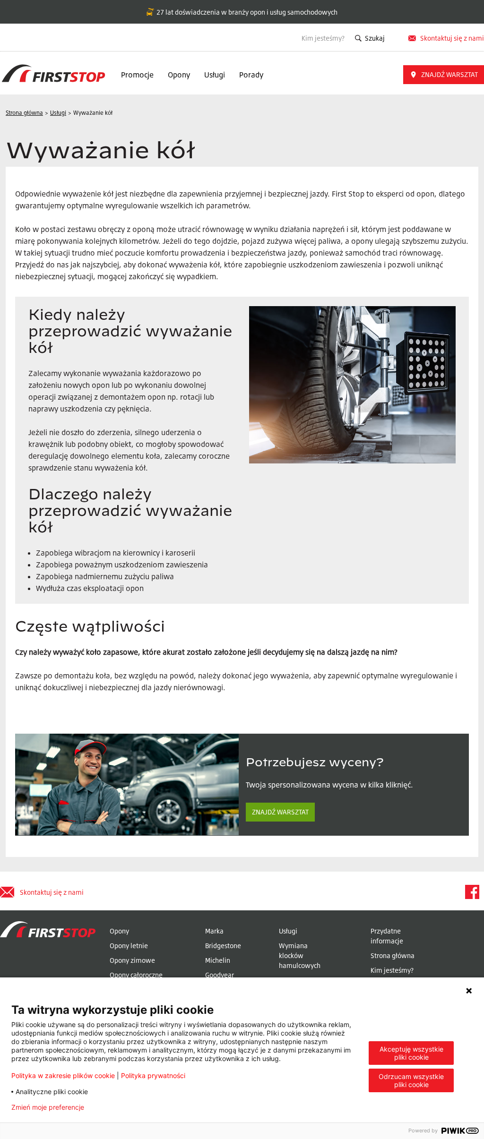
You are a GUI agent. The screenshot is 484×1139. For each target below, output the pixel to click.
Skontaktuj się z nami (452, 38)
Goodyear (219, 975)
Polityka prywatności (153, 1075)
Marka (214, 931)
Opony (179, 74)
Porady (251, 74)
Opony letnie (129, 946)
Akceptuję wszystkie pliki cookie (411, 1053)
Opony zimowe (132, 960)
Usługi (214, 74)
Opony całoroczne (136, 975)
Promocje (137, 74)
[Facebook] (471, 892)
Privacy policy (121, 1107)
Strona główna (393, 955)
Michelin (217, 960)
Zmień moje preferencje (47, 1107)
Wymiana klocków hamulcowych (299, 955)
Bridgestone (223, 946)
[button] (443, 74)
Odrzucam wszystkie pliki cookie (411, 1080)
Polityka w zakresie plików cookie (63, 1075)
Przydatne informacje (387, 936)
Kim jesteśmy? (323, 38)
